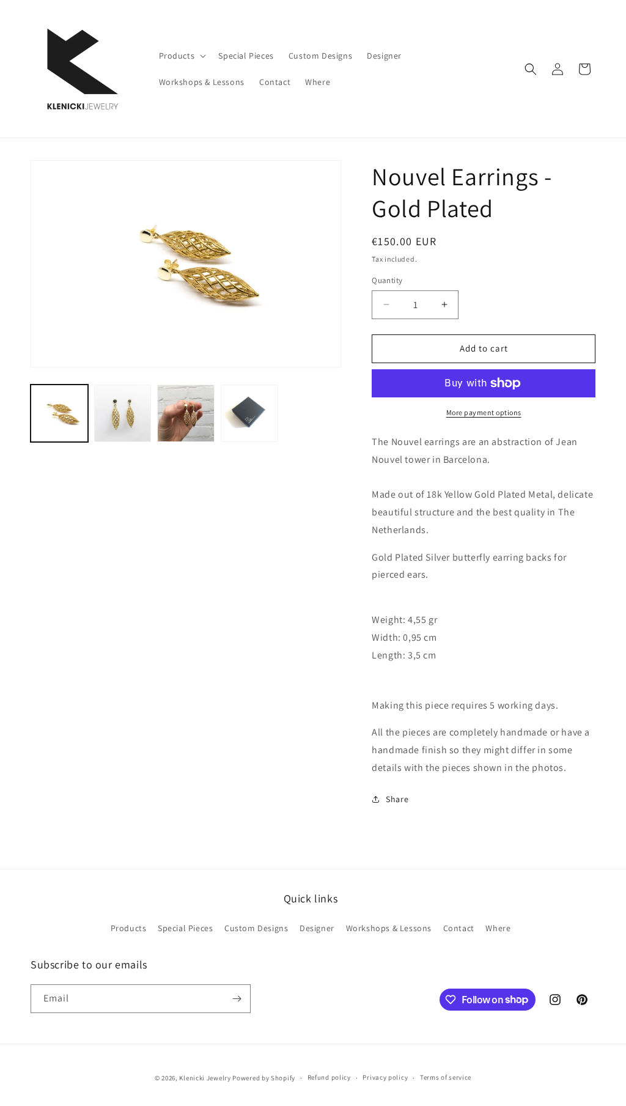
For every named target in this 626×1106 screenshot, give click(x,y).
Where (497, 928)
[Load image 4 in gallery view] (249, 413)
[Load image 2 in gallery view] (123, 413)
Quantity (387, 280)
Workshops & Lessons (389, 928)
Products (129, 928)
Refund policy (329, 1077)
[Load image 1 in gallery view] (59, 413)
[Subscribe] (236, 998)
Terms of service (445, 1077)
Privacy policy (385, 1077)
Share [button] (397, 799)
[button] (182, 55)
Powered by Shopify (263, 1078)
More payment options (483, 412)
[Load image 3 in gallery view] (186, 413)
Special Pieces (185, 928)
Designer (317, 928)
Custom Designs (256, 928)
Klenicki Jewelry (204, 1078)
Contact (458, 928)
